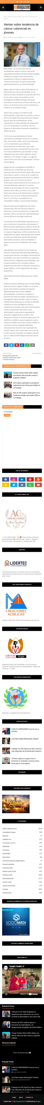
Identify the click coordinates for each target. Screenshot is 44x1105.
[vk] (22, 485)
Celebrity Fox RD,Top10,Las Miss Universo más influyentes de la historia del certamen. (26, 750)
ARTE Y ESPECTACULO (22, 829)
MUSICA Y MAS (22, 875)
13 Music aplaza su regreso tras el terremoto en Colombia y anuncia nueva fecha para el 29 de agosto (25, 761)
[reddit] (38, 479)
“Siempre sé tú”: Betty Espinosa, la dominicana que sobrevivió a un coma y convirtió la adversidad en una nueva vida (25, 1014)
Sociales (22, 889)
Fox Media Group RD (11, 37)
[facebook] (28, 2)
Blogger (38, 1101)
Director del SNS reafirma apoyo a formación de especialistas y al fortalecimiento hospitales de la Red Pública (26, 1025)
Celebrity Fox (22, 839)
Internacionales (22, 868)
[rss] (5, 485)
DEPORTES (22, 846)
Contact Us (29, 1097)
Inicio (5, 16)
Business (22, 836)
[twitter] (17, 2)
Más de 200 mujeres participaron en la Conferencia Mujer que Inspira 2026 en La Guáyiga (26, 395)
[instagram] (25, 2)
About (21, 1097)
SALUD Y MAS (22, 882)
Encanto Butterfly (22, 864)
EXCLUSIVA (22, 857)
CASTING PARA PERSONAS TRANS (24, 739)
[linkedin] (22, 479)
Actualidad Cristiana (22, 832)
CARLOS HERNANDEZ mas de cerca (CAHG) (25, 730)
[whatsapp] (30, 485)
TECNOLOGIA (22, 893)
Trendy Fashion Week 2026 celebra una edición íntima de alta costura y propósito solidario (25, 375)
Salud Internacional (22, 886)
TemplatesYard (20, 1101)
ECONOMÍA (22, 854)
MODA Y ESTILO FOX (22, 871)
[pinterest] (21, 2)
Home (14, 1097)
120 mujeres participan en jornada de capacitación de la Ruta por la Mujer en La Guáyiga (26, 385)
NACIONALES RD (22, 878)
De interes (22, 850)
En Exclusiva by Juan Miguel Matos (22, 861)
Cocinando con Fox (22, 843)
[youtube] (38, 485)
